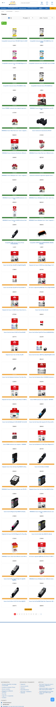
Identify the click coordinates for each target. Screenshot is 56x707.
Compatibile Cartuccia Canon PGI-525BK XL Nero (14, 85)
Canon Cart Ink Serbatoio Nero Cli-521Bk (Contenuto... (41, 377)
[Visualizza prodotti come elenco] (11, 18)
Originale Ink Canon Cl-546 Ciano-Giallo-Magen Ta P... (41, 265)
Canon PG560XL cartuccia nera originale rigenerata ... (14, 108)
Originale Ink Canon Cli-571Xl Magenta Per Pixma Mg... (14, 534)
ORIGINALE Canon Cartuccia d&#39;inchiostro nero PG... (15, 198)
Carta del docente (24, 686)
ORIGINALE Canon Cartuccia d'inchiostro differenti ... (14, 153)
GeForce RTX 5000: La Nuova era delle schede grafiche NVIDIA (46, 689)
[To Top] (53, 704)
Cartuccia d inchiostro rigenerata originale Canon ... (42, 175)
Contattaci (4, 697)
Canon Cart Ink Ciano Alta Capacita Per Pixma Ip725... (41, 422)
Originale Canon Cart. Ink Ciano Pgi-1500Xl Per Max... (41, 489)
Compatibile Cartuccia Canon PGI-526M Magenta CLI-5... (14, 64)
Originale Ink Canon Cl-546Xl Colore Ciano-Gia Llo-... (14, 309)
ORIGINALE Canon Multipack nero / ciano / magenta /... (14, 175)
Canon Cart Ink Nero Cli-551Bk (42, 466)
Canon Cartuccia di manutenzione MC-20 (41, 130)
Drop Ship (4, 694)
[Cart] (42, 3)
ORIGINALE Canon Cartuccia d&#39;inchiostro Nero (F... (15, 221)
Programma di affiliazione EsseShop (7, 691)
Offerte (52, 8)
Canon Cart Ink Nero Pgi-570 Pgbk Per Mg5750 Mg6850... (14, 579)
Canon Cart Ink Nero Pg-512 (41, 309)
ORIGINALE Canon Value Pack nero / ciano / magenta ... (14, 130)
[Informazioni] (47, 3)
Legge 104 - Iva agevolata (7, 695)
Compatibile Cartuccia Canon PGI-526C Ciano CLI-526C (42, 63)
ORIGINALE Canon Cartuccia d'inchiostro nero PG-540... (42, 109)
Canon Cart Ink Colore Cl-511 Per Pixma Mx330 (14, 332)
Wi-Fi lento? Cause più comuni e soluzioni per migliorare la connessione (46, 685)
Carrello (41, 4)
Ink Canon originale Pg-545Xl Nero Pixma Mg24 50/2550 (42, 287)
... (38, 614)
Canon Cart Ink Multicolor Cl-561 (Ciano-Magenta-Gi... (41, 444)
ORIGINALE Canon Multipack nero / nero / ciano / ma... (41, 197)
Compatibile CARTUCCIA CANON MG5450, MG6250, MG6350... (42, 243)
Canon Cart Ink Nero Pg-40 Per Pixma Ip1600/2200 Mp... (41, 332)
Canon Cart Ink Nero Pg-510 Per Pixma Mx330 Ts (14, 287)
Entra (52, 4)
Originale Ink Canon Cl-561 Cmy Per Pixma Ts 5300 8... (14, 399)
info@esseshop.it (7, 702)
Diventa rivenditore (6, 689)
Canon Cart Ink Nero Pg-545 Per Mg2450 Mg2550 (14, 265)
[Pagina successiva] (41, 614)
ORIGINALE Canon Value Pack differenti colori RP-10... (14, 556)
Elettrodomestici (22, 8)
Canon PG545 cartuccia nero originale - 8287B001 (41, 399)
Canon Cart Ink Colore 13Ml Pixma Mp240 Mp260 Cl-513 (42, 354)
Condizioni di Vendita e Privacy (8, 687)
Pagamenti (23, 684)
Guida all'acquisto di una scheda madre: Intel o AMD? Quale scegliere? (46, 692)
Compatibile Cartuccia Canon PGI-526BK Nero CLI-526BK (42, 41)
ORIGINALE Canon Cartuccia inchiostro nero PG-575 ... (14, 489)
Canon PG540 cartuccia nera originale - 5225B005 (14, 444)
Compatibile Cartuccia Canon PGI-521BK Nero (41, 85)
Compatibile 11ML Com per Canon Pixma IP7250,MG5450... (14, 243)
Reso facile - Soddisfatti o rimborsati (26, 692)
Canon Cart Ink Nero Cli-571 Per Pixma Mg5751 (14, 601)
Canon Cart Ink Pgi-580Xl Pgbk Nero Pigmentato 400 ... (41, 601)
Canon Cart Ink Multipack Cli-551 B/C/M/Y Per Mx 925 (14, 422)
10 (36, 614)
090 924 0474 (6, 704)
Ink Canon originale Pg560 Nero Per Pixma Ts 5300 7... (41, 556)
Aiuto (47, 4)
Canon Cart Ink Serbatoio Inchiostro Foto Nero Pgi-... (14, 377)
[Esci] (52, 3)
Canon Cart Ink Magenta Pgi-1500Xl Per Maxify (14, 511)
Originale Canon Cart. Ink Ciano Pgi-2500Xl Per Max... (14, 466)
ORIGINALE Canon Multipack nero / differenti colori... (41, 578)
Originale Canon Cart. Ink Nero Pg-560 (14, 354)
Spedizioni (23, 688)
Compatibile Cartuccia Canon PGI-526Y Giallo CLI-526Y (14, 41)
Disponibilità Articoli (25, 689)
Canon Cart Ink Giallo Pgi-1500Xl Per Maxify (42, 534)
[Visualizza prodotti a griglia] (9, 18)
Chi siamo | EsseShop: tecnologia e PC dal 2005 (9, 685)
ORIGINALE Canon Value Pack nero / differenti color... (41, 153)
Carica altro (27, 609)
